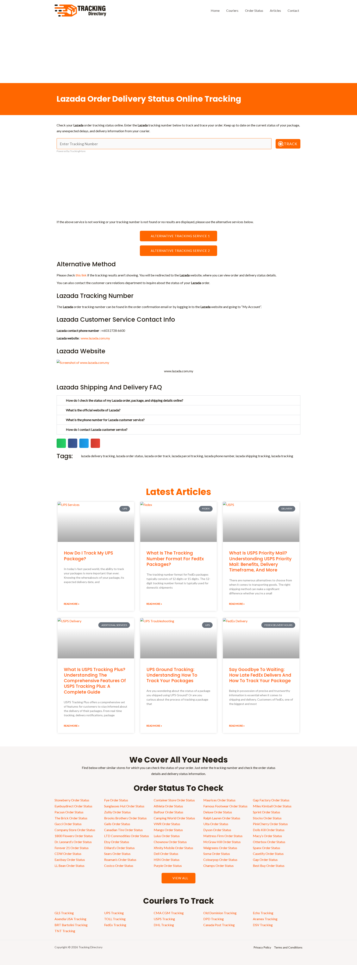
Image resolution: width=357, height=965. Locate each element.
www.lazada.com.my (95, 338)
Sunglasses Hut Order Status (124, 806)
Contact (293, 10)
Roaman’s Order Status (120, 859)
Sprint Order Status (266, 812)
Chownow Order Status (170, 842)
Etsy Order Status (116, 842)
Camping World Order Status (174, 818)
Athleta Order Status (168, 806)
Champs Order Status (218, 865)
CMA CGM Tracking (169, 913)
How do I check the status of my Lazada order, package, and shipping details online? (124, 400)
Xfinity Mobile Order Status (173, 848)
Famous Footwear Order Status (225, 806)
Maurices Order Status (219, 800)
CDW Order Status (68, 854)
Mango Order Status (168, 830)
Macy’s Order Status (267, 836)
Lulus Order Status (167, 836)
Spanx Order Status (266, 848)
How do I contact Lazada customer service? (96, 429)
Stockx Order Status (267, 818)
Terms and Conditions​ (288, 947)
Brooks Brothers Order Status (125, 818)
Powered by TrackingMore (71, 151)
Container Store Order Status (174, 800)
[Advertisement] (178, 52)
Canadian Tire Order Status (123, 830)
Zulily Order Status (117, 812)
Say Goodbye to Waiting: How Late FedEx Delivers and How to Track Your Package (260, 675)
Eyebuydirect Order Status (73, 806)
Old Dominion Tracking (220, 913)
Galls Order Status (117, 824)
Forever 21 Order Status (72, 848)
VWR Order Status (167, 824)
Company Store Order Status (75, 830)
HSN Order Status (167, 859)
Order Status (254, 10)
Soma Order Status (216, 854)
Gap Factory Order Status (271, 800)
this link (81, 275)
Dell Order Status (166, 854)
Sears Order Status (117, 854)
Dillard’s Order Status (119, 848)
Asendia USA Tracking (70, 919)
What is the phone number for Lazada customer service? (105, 420)
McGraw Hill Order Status (222, 842)
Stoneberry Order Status (72, 800)
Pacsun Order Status (69, 812)
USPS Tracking (164, 919)
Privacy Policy (262, 947)
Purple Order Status (168, 865)
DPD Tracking (213, 919)
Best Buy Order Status (268, 865)
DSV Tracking (263, 925)
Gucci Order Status (68, 824)
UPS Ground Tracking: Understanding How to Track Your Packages (171, 675)
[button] (178, 400)
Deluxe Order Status (217, 812)
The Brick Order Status (71, 818)
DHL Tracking (164, 925)
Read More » (71, 603)
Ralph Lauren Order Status (221, 818)
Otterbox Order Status (269, 842)
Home (215, 10)
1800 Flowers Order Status (74, 836)
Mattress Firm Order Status (223, 836)
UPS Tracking (114, 913)
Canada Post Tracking (219, 925)
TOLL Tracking (115, 919)
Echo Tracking (263, 913)
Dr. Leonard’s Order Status (73, 842)
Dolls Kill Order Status (268, 830)
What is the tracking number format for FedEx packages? (175, 558)
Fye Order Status (116, 800)
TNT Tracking (65, 931)
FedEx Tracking (115, 925)
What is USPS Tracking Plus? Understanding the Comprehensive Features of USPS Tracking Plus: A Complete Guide (95, 680)
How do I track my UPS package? (88, 556)
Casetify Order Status (268, 854)
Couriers (232, 10)
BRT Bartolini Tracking (71, 925)
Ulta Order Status (215, 824)
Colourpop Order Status (220, 859)
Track (290, 144)
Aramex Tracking (265, 919)
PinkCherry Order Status (270, 824)
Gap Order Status (265, 859)
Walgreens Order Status (220, 848)
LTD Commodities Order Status (126, 836)
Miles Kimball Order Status (272, 806)
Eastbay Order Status (70, 859)
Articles (275, 10)
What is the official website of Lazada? (93, 410)
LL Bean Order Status (69, 865)
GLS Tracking (64, 913)
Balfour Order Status (168, 812)
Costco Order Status (118, 865)
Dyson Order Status (217, 830)
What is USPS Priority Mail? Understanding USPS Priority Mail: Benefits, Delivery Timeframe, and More (260, 561)
